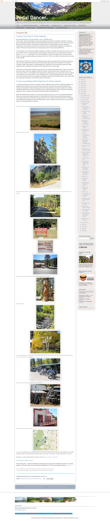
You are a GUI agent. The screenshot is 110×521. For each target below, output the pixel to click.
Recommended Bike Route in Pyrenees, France (85, 214)
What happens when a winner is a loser (86, 108)
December (84, 95)
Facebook (81, 297)
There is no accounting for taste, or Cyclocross (86, 135)
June (83, 226)
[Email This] (47, 478)
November (84, 97)
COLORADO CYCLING (56, 25)
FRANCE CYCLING (31, 27)
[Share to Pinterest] (52, 478)
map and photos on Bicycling (51, 457)
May (83, 228)
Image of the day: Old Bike (86, 203)
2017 (82, 79)
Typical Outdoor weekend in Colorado (85, 173)
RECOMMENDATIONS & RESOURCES (45, 27)
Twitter (91, 295)
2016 (82, 81)
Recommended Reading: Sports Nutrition (86, 117)
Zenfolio (81, 302)
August (84, 222)
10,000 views (85, 191)
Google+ (81, 300)
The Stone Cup (24, 54)
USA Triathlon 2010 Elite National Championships (86, 141)
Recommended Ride (35, 478)
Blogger (77, 518)
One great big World (85, 127)
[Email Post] (44, 478)
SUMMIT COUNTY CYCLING (70, 25)
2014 (82, 85)
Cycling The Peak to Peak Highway (86, 112)
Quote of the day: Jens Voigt (86, 210)
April (83, 230)
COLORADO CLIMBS (44, 25)
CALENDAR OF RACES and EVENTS (29, 25)
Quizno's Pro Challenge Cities (85, 188)
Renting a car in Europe (85, 219)
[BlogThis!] (48, 478)
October (84, 99)
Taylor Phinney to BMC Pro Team (86, 149)
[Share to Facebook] (51, 478)
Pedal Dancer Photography (61, 27)
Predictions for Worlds (85, 104)
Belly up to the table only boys (86, 207)
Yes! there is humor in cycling (85, 179)
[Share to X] (50, 478)
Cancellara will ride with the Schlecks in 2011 (85, 163)
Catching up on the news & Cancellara (85, 168)
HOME (17, 25)
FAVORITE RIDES (82, 25)
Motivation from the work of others (85, 131)
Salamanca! (84, 176)
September (85, 101)
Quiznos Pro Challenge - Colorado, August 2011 (85, 122)
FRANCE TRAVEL (20, 27)
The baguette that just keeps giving (86, 195)
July (83, 224)
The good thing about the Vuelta (85, 184)
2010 (82, 93)
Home (46, 487)
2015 (82, 83)
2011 (82, 91)
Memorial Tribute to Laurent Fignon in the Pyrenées (86, 154)
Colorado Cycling (25, 478)
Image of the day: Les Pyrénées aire (86, 200)
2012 (82, 89)
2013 (82, 87)
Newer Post (20, 487)
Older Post (70, 487)
